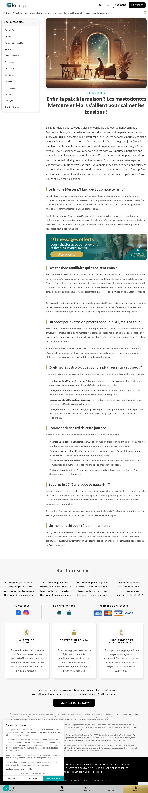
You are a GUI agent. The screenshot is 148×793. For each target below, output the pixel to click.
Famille (8, 81)
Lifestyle (9, 101)
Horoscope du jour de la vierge (55, 587)
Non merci (13, 778)
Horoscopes (10, 88)
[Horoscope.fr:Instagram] (26, 612)
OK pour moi (53, 778)
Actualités (9, 30)
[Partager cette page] (145, 12)
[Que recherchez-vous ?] (100, 5)
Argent (8, 49)
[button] (6, 788)
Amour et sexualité (14, 43)
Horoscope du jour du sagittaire (92, 582)
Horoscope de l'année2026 (129, 595)
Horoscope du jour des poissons (92, 595)
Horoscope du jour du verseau (92, 591)
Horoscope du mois (129, 591)
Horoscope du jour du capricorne (92, 587)
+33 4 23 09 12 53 (74, 702)
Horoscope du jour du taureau (19, 587)
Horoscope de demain (129, 582)
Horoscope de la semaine (129, 587)
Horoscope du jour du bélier (19, 582)
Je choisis (33, 778)
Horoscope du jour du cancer (18, 595)
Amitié (8, 36)
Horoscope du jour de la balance (55, 591)
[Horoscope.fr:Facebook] (18, 612)
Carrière (9, 75)
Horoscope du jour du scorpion (55, 595)
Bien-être (9, 68)
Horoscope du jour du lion (55, 582)
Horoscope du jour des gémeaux (19, 591)
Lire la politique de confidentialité (19, 769)
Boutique (111, 790)
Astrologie (10, 62)
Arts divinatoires (13, 56)
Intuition (9, 94)
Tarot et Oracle (12, 107)
